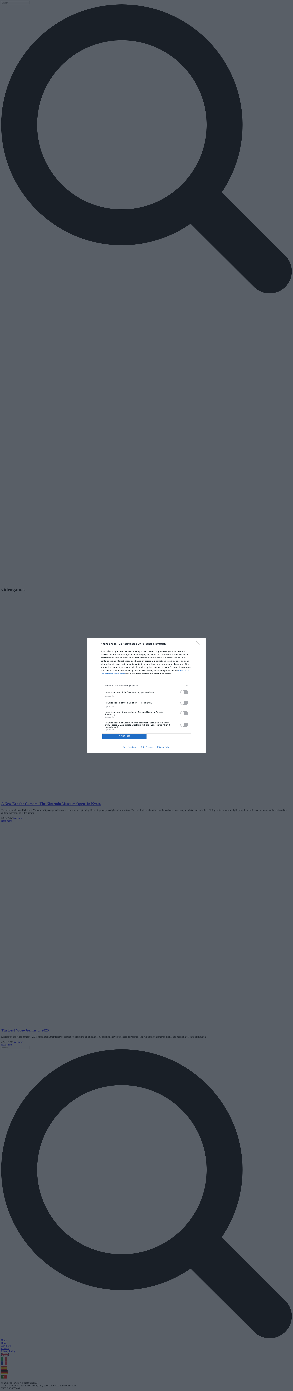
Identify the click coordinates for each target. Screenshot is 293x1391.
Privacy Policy (163, 747)
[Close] (199, 644)
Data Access (146, 747)
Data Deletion (129, 747)
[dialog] (146, 695)
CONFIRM (124, 736)
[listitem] (146, 685)
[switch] (184, 692)
